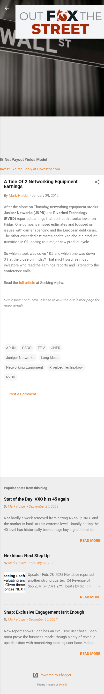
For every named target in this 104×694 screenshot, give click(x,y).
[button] (97, 183)
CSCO (26, 348)
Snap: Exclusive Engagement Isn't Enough (44, 612)
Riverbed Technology (66, 367)
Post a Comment (22, 394)
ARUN (11, 348)
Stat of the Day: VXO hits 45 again (36, 499)
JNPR (55, 348)
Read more (90, 540)
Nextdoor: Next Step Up (27, 555)
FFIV (41, 348)
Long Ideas (50, 357)
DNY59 (63, 684)
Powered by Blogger (54, 675)
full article (27, 283)
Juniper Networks (20, 357)
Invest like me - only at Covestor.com (30, 169)
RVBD (10, 377)
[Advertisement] (52, 93)
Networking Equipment (24, 367)
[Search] (97, 9)
